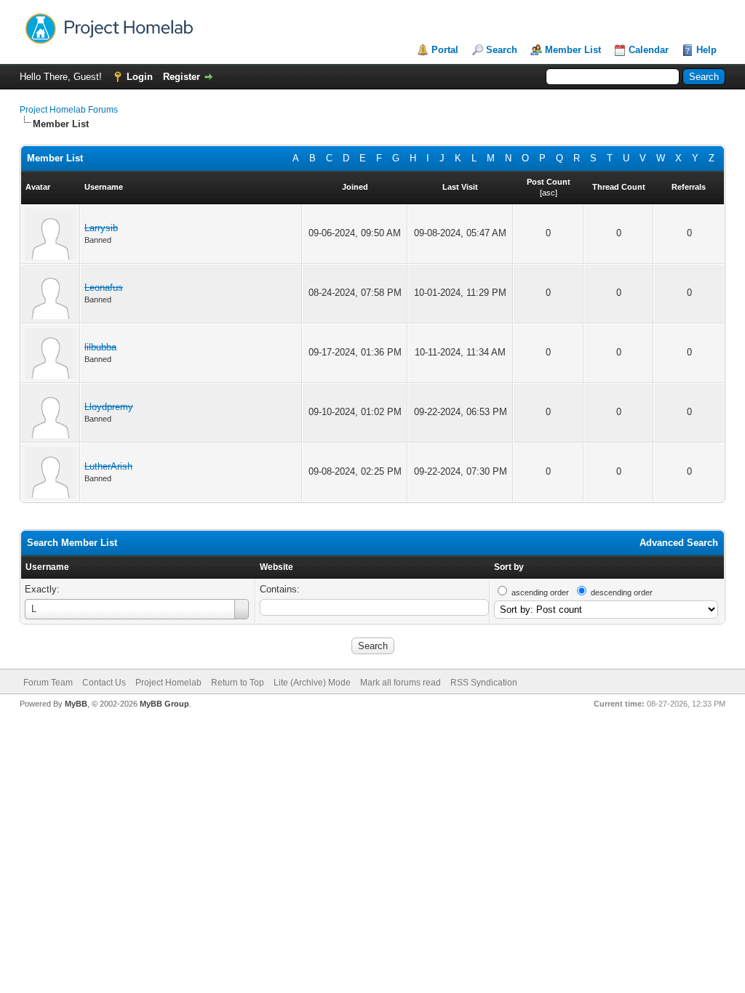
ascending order (540, 592)
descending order (622, 592)
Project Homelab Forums (69, 110)
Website (276, 567)
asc (548, 192)
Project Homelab (168, 683)
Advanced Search (679, 542)
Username (47, 567)
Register (181, 76)
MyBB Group (164, 703)
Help (706, 49)
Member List (573, 49)
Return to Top (237, 683)
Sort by (509, 567)
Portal (444, 49)
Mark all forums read (400, 683)
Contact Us (104, 683)
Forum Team (48, 683)
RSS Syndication (483, 683)
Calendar (649, 49)
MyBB (76, 703)
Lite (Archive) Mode (312, 683)
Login (140, 76)
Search (501, 49)
